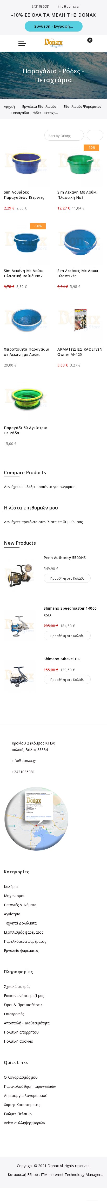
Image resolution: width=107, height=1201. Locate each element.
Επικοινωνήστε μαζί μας (24, 995)
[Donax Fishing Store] (53, 43)
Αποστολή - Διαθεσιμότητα (27, 1022)
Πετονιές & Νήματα (20, 904)
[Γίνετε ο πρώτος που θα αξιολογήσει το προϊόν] (27, 203)
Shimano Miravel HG (62, 658)
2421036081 (41, 6)
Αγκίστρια (12, 913)
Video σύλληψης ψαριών (24, 1122)
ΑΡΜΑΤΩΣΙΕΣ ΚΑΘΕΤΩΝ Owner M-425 (79, 352)
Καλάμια (11, 886)
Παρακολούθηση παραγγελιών (30, 1086)
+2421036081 (23, 771)
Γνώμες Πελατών (18, 1113)
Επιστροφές (14, 1013)
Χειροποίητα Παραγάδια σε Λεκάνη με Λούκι (27, 352)
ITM (44, 1174)
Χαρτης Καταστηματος (22, 1104)
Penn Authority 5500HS (65, 557)
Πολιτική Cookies (18, 1041)
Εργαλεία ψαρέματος (21, 950)
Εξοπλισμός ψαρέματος (23, 932)
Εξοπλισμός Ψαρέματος (82, 106)
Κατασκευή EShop (23, 1174)
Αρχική (9, 106)
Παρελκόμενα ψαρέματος (25, 941)
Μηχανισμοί (14, 895)
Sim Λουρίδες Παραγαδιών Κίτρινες (24, 195)
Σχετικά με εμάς (17, 986)
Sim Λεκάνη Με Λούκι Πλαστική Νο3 (77, 195)
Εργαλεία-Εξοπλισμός (39, 106)
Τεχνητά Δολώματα (20, 923)
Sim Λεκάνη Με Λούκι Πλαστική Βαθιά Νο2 (23, 273)
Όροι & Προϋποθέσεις (23, 1004)
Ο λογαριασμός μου (21, 1077)
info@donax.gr (69, 6)
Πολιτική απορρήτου (21, 1032)
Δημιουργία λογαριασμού (26, 1095)
